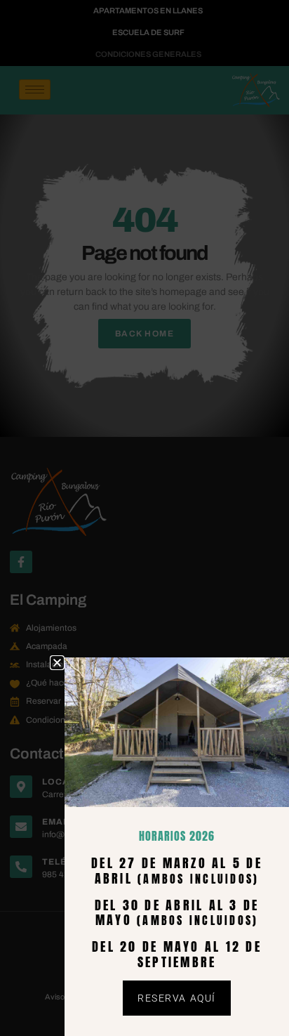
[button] (57, 662)
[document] (144, 518)
